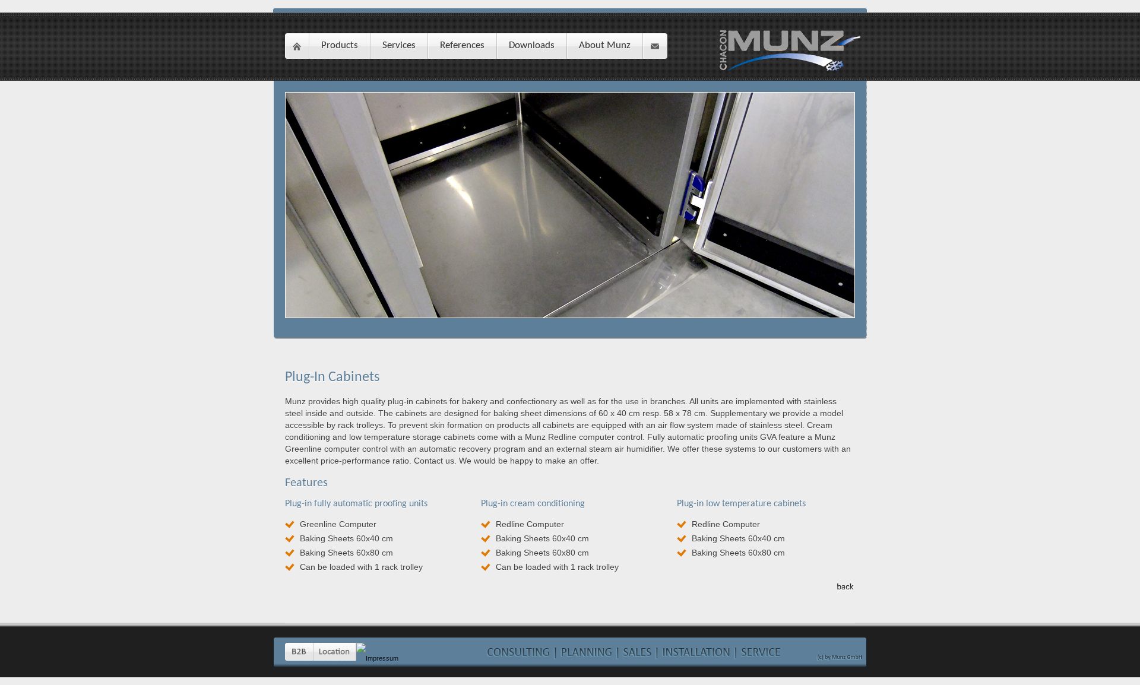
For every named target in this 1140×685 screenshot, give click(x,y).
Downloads (532, 45)
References (462, 45)
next (863, 200)
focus (301, 108)
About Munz (605, 45)
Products (339, 45)
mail (655, 46)
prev (276, 200)
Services (399, 45)
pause (584, 226)
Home (297, 46)
